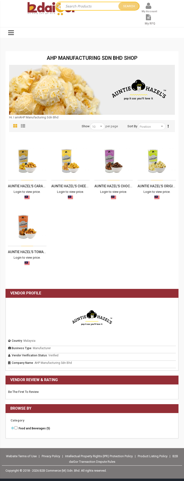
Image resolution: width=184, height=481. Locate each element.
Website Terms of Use (21, 456)
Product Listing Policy (152, 456)
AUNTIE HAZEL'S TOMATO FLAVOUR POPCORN (44, 252)
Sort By (132, 126)
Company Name (22, 363)
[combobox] (89, 6)
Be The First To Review (23, 392)
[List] (23, 126)
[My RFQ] (148, 19)
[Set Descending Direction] (168, 126)
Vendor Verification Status (29, 355)
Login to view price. (27, 192)
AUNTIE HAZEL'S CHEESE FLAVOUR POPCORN (86, 186)
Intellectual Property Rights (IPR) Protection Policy (99, 456)
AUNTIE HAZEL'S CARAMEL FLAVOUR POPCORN (44, 186)
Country (17, 340)
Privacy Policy (51, 456)
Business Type (21, 348)
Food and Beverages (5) (34, 428)
